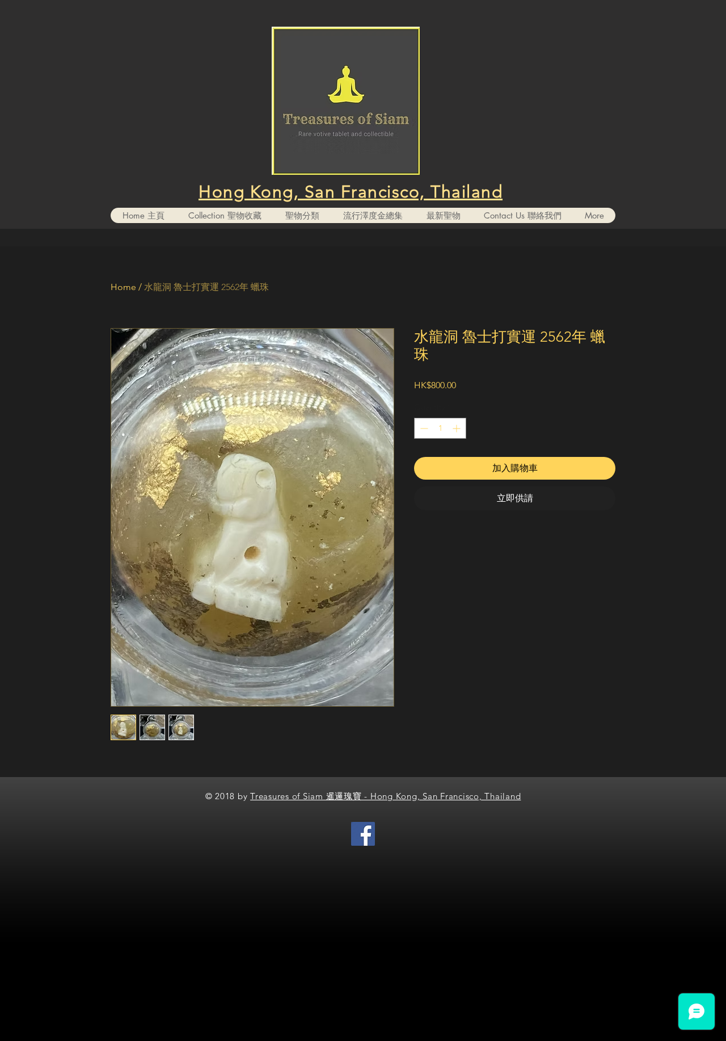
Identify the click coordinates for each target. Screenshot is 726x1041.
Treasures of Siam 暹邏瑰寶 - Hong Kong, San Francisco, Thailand (385, 796)
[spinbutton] (440, 428)
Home (123, 287)
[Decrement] (423, 428)
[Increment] (457, 428)
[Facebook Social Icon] (363, 834)
